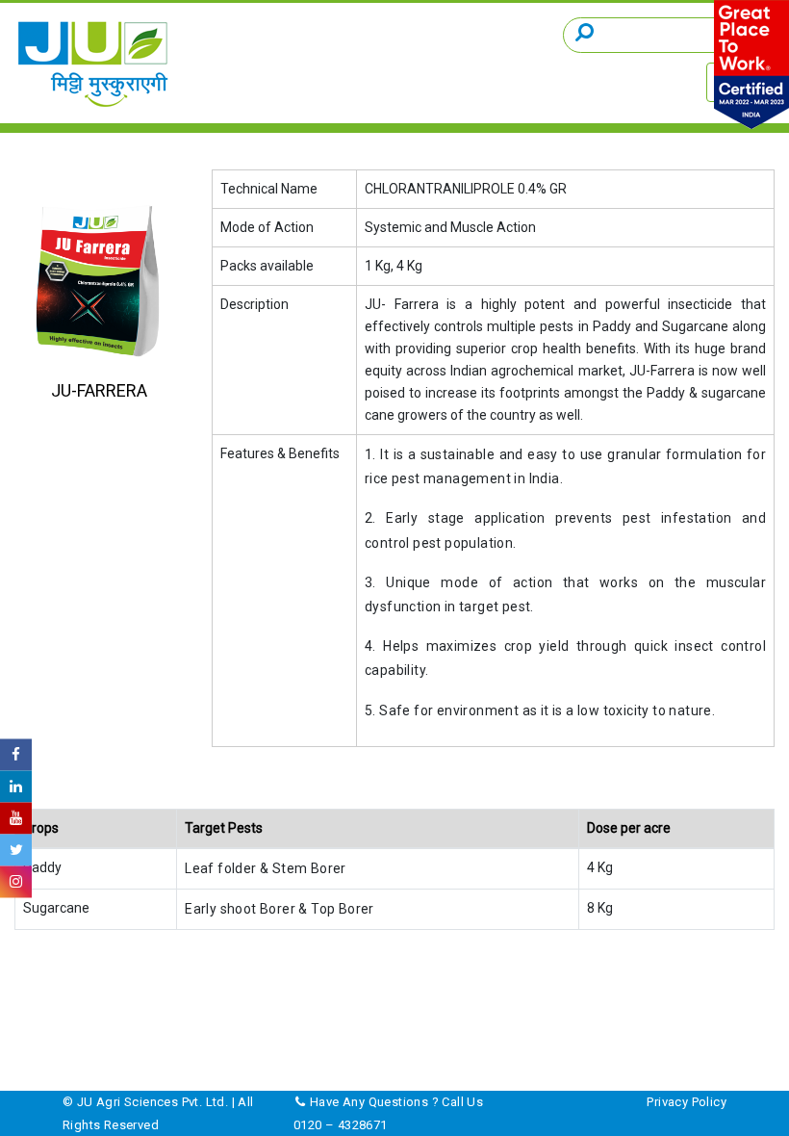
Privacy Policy (686, 1102)
